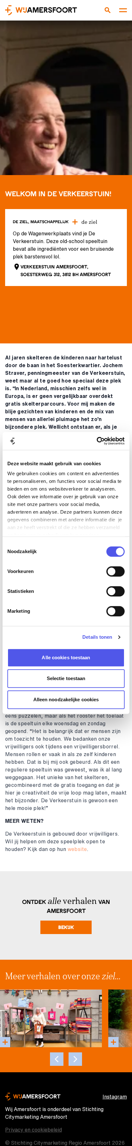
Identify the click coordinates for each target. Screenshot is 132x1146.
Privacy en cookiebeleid (33, 1129)
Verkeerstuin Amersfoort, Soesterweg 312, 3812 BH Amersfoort (66, 270)
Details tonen (97, 637)
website (77, 849)
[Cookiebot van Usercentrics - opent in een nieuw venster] (97, 441)
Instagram (115, 1096)
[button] (75, 1059)
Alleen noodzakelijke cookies (66, 699)
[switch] (115, 571)
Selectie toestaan (66, 678)
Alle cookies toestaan (66, 657)
